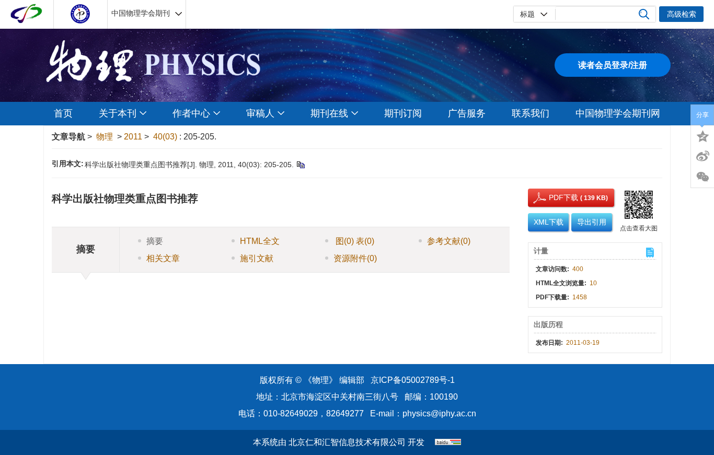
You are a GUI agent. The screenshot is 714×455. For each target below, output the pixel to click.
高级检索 (681, 14)
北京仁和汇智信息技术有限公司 (347, 442)
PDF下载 (554, 197)
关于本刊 (117, 113)
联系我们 (530, 113)
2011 (133, 136)
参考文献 (448, 241)
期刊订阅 (403, 113)
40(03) (166, 136)
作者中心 (191, 113)
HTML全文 (260, 241)
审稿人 (260, 113)
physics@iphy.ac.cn (439, 413)
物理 (104, 136)
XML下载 (548, 222)
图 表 (353, 241)
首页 (63, 113)
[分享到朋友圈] (702, 177)
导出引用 (591, 222)
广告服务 (467, 113)
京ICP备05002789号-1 (413, 380)
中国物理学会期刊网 (617, 113)
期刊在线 (329, 113)
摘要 (154, 241)
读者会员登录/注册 (612, 65)
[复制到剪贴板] (300, 164)
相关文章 (163, 258)
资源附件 (355, 258)
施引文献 (256, 258)
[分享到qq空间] (702, 135)
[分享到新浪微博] (702, 156)
